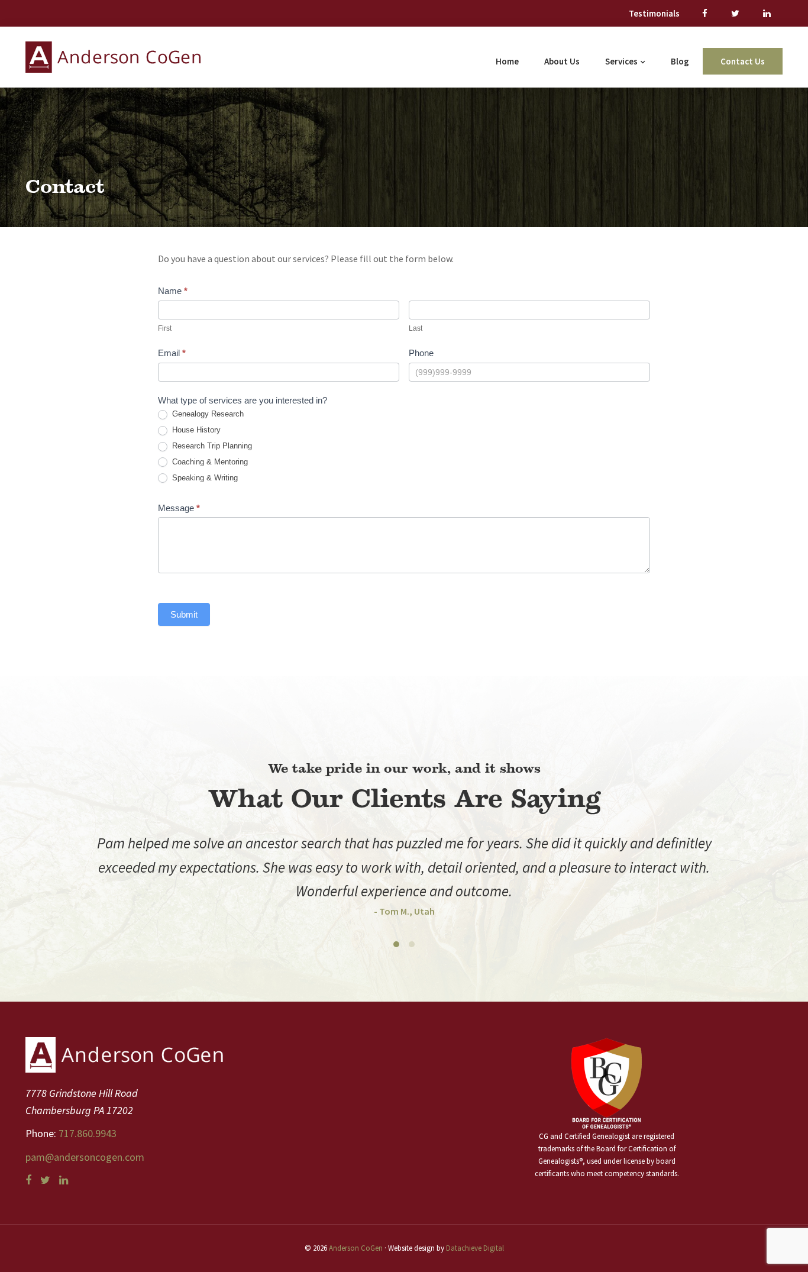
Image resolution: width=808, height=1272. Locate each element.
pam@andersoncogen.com (84, 1157)
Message (179, 508)
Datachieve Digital (475, 1248)
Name (173, 291)
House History (195, 429)
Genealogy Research (207, 413)
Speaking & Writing (204, 477)
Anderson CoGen (356, 1248)
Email (172, 353)
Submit (184, 614)
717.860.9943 (86, 1133)
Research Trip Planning (211, 445)
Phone (421, 353)
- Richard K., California (468, 887)
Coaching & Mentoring (209, 461)
